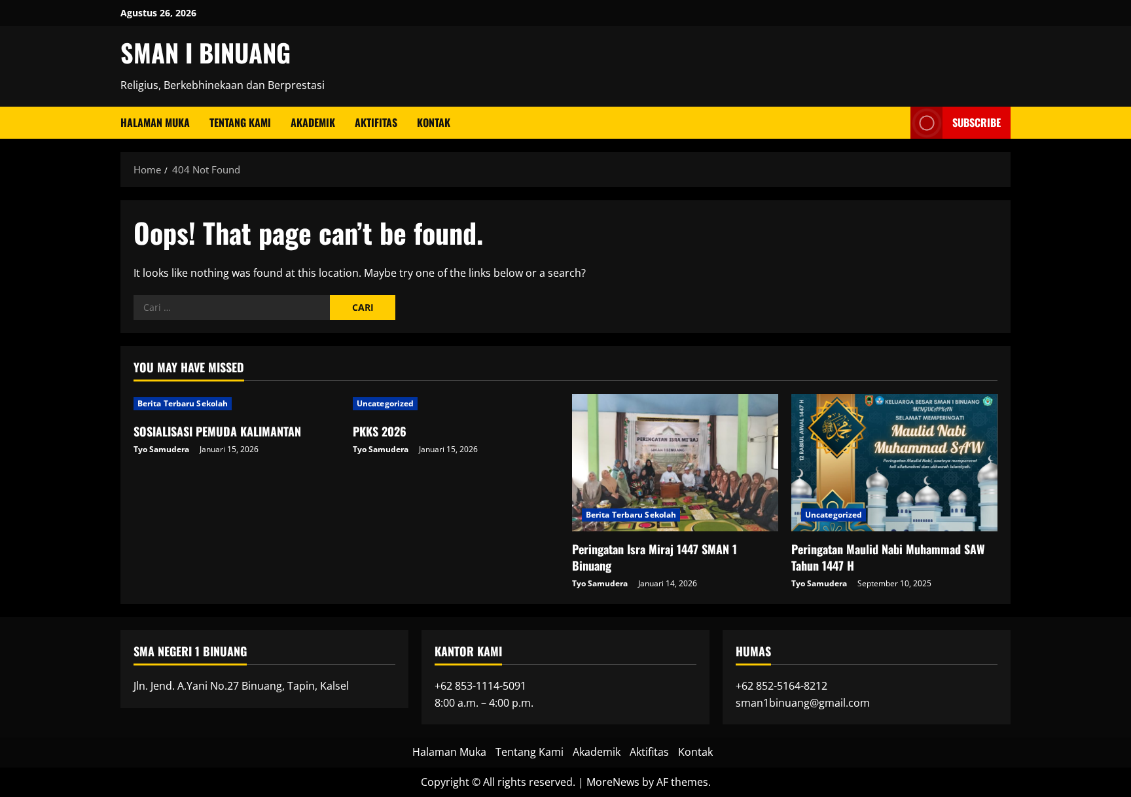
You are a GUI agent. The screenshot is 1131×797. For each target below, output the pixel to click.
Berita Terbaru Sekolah (182, 403)
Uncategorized (385, 403)
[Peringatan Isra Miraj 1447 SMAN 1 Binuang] (675, 462)
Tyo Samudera (161, 449)
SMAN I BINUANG (205, 52)
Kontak (433, 122)
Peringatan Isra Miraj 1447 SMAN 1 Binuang (654, 557)
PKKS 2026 (379, 431)
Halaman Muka (155, 122)
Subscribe (976, 122)
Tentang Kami (240, 122)
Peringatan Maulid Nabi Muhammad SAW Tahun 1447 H (888, 557)
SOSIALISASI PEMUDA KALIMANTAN (217, 431)
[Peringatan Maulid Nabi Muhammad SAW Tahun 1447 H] (894, 462)
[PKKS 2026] (456, 404)
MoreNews (612, 782)
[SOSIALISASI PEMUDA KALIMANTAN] (237, 404)
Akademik (313, 122)
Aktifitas (376, 122)
